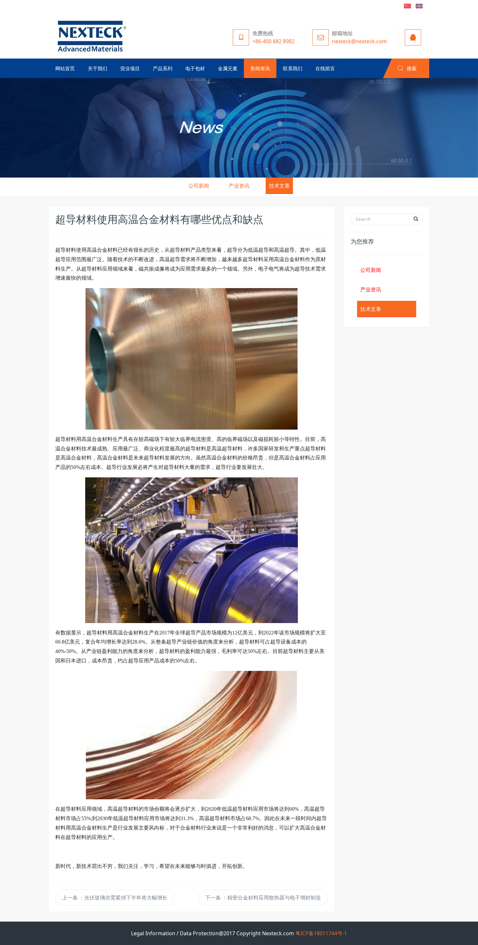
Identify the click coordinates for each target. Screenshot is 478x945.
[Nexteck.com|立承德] (90, 35)
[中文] (407, 5)
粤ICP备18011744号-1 (321, 933)
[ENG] (419, 5)
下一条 (263, 897)
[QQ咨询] (411, 37)
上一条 (114, 897)
